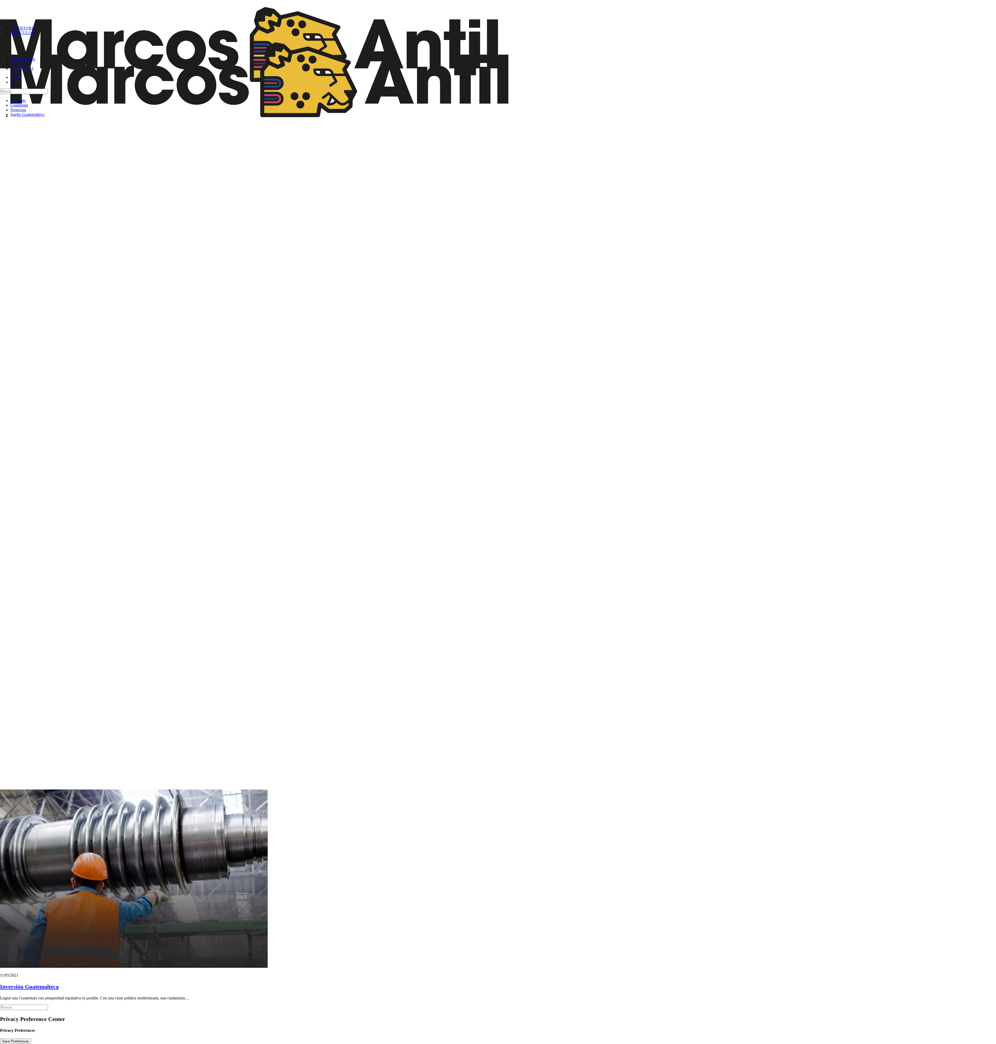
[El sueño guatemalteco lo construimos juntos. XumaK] (498, 11)
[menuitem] (503, 28)
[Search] (24, 91)
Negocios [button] (18, 110)
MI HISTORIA (23, 28)
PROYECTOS (22, 59)
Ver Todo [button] (18, 100)
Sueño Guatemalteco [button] (27, 114)
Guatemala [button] (19, 105)
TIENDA (18, 64)
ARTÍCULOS (22, 33)
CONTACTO (21, 68)
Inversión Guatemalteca (29, 986)
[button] (16, 77)
